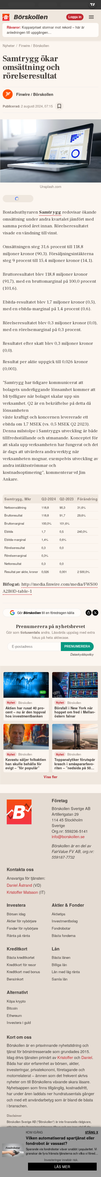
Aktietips (58, 913)
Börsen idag (16, 913)
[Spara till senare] (59, 106)
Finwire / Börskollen (34, 94)
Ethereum (14, 1015)
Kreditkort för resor (21, 964)
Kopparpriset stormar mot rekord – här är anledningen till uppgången (45, 30)
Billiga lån (59, 964)
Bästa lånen (61, 957)
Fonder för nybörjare (22, 928)
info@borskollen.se (68, 836)
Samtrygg (50, 212)
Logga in (74, 17)
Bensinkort (15, 979)
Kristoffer (65, 1057)
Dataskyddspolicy (82, 654)
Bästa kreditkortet (20, 957)
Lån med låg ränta (66, 971)
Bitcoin (12, 1008)
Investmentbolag (65, 921)
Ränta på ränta (18, 935)
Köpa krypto (16, 1001)
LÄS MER (62, 1166)
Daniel (86, 1057)
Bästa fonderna (63, 935)
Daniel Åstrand (19, 885)
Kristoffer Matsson (22, 892)
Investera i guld (19, 1022)
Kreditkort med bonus (23, 971)
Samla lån (59, 979)
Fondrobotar (61, 928)
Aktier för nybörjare (21, 921)
